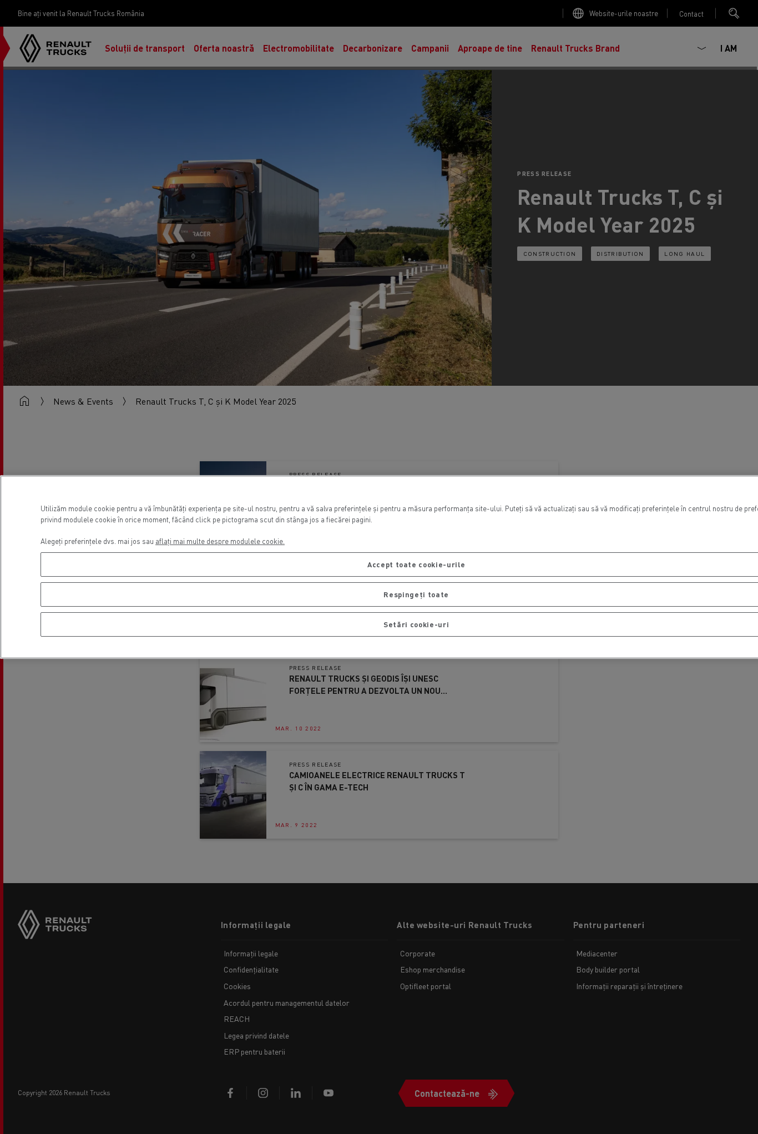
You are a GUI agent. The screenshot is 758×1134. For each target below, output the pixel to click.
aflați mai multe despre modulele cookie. (220, 541)
